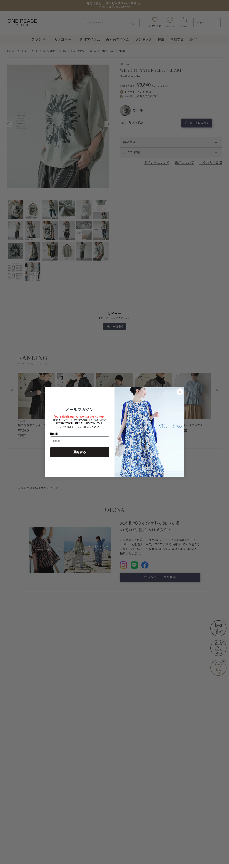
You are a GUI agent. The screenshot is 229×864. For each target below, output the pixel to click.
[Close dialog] (180, 391)
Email (54, 433)
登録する (79, 452)
